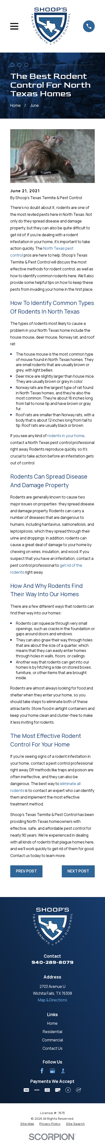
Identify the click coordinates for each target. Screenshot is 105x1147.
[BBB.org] (63, 1071)
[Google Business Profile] (52, 1071)
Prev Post (26, 871)
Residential (52, 1031)
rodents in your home (65, 435)
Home (52, 1023)
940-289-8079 (53, 962)
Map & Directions (52, 1000)
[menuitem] (27, 1123)
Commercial (52, 1040)
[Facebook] (42, 1071)
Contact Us (52, 1048)
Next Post (78, 871)
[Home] (50, 26)
